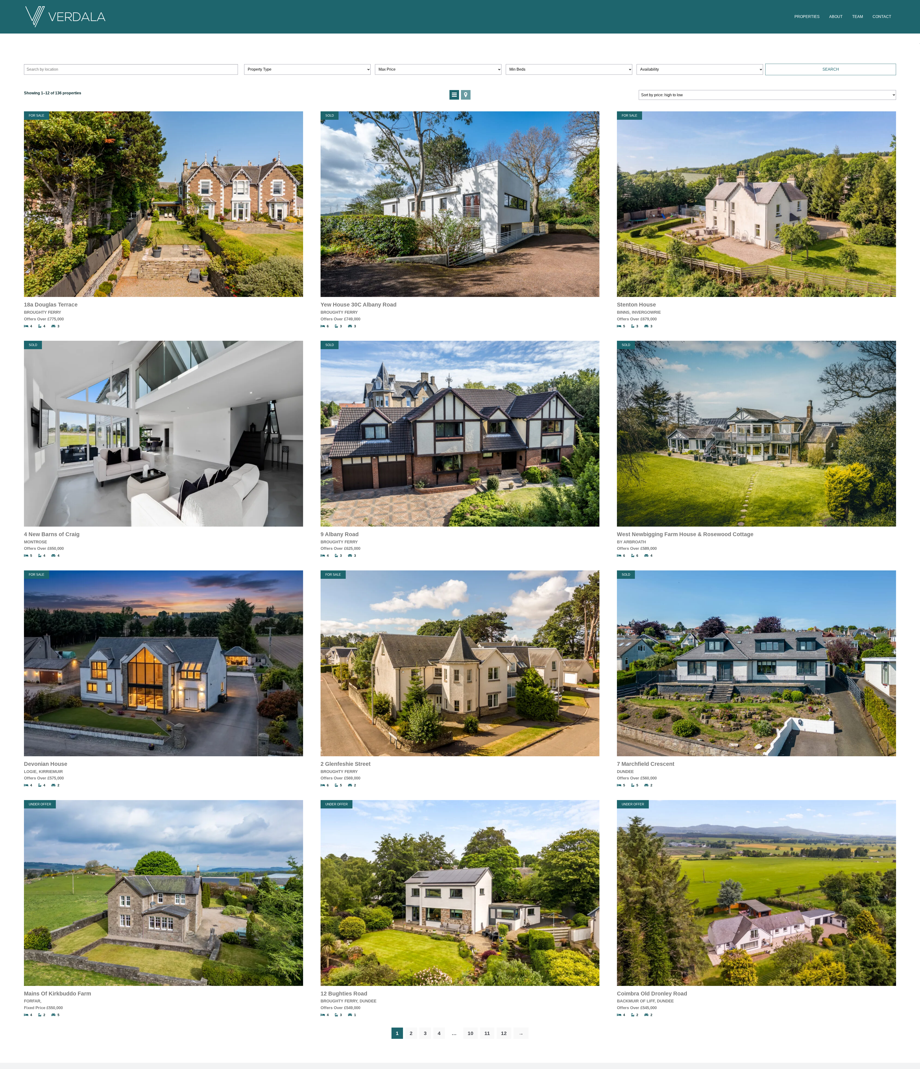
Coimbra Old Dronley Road (652, 993)
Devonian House (45, 764)
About (836, 17)
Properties (807, 17)
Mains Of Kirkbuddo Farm (57, 993)
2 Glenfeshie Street (346, 764)
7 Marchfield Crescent (645, 764)
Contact (882, 17)
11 (487, 1033)
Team (857, 17)
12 (504, 1033)
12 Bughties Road (344, 993)
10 (470, 1033)
